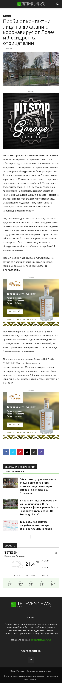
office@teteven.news (41, 639)
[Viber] (41, 452)
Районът (7, 16)
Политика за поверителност (39, 671)
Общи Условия (17, 671)
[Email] (27, 452)
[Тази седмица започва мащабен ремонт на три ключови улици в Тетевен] (10, 525)
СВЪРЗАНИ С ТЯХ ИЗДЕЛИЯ (20, 466)
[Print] (34, 452)
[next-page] (33, 536)
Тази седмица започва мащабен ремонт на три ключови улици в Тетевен (36, 525)
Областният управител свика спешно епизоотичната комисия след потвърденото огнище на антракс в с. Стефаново (38, 486)
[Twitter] (13, 452)
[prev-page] (28, 536)
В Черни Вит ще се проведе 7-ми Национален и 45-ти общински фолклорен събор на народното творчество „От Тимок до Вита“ (39, 507)
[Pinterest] (20, 452)
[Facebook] (6, 452)
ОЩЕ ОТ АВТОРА (14, 471)
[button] (5, 4)
